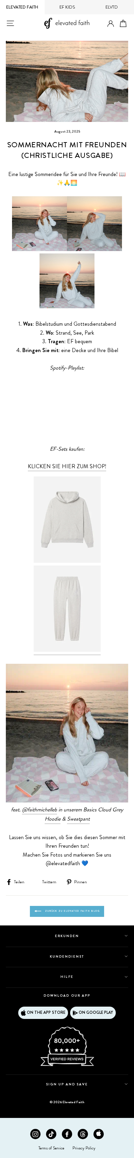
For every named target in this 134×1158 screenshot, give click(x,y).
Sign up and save (67, 1084)
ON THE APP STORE (46, 1012)
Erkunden (67, 935)
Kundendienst (67, 956)
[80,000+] (67, 1065)
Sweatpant (78, 819)
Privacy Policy (84, 1148)
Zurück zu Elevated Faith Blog (72, 911)
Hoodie (52, 819)
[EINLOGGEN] (110, 24)
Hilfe (66, 976)
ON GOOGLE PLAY (96, 1012)
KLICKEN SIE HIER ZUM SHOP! (67, 466)
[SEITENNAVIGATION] (10, 23)
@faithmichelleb (39, 809)
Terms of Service (51, 1148)
